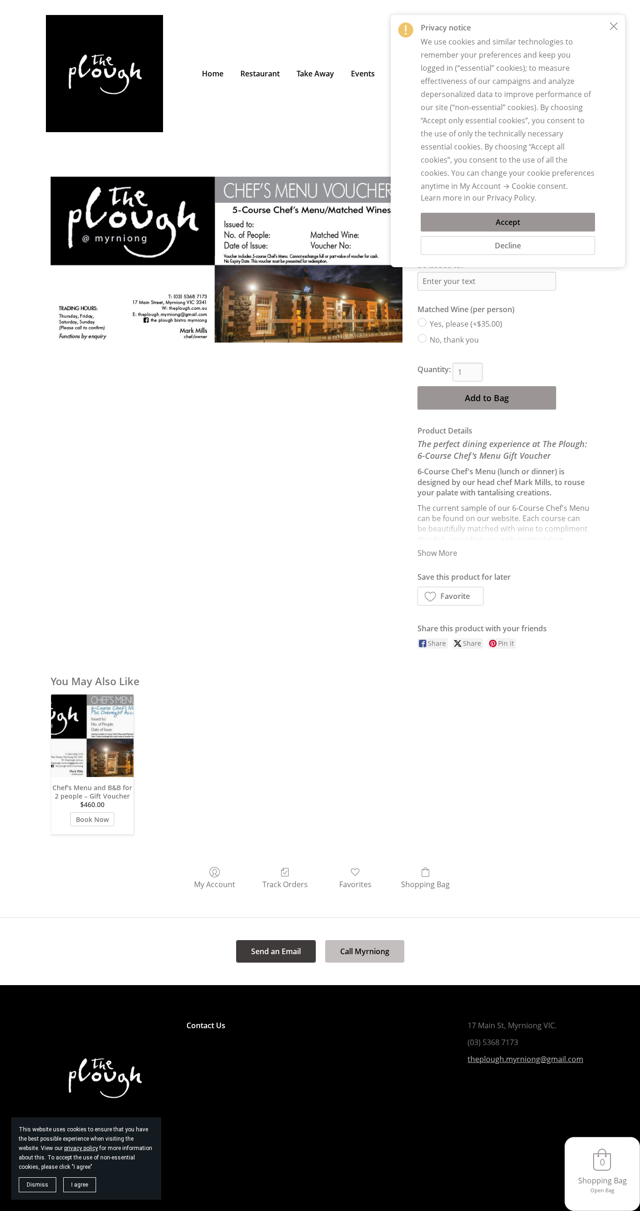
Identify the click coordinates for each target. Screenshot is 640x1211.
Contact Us (205, 1025)
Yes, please (466, 324)
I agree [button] (79, 1184)
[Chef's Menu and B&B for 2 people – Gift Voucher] (92, 736)
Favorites (355, 884)
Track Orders (285, 884)
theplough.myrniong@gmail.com (525, 1059)
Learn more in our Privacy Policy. (478, 198)
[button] (450, 596)
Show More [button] (437, 553)
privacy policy (81, 1148)
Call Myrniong (364, 951)
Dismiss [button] (37, 1184)
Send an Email (276, 951)
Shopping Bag (425, 884)
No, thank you (454, 340)
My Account (214, 884)
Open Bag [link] (602, 1190)
